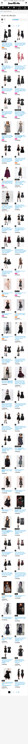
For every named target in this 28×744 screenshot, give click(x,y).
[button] (2, 3)
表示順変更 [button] (16, 19)
